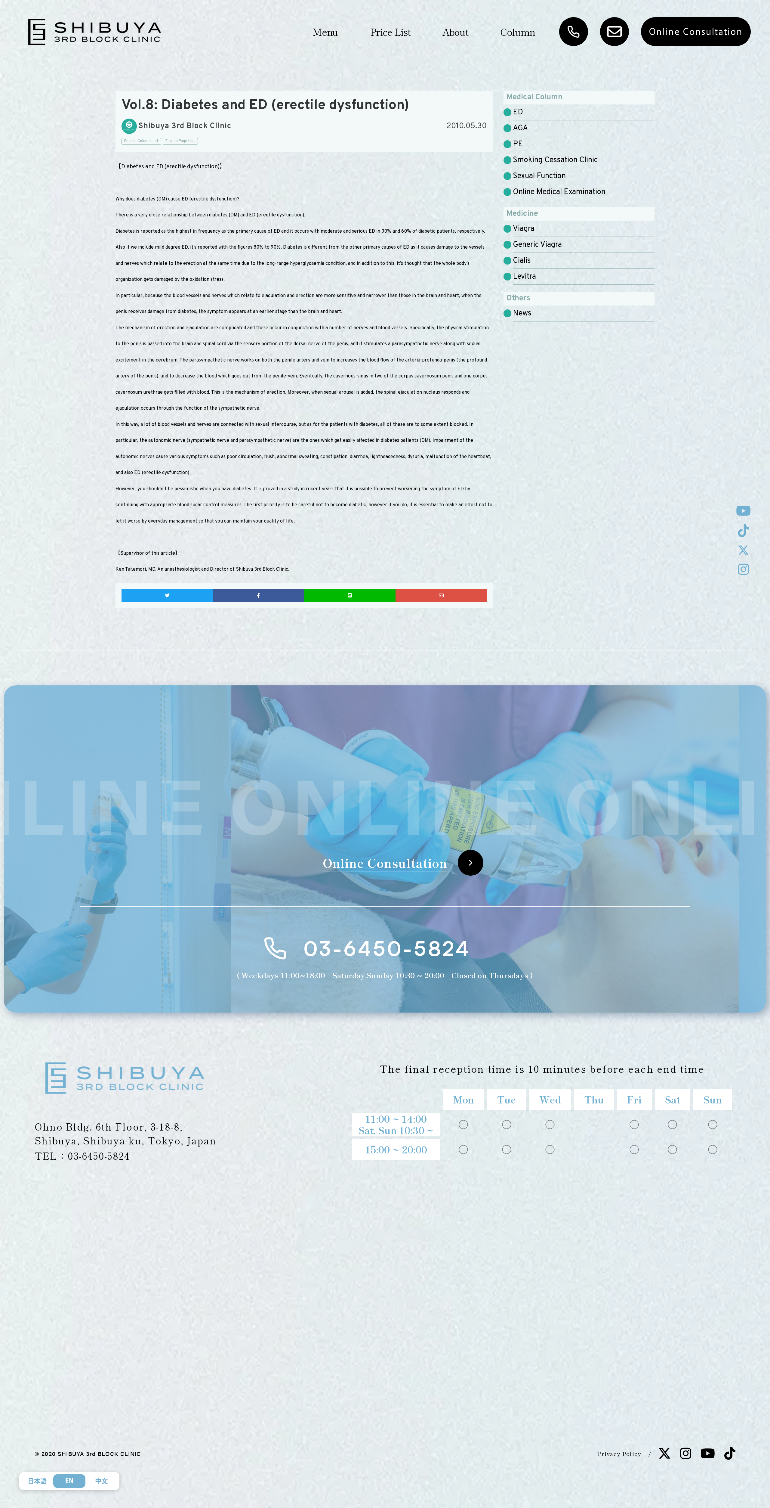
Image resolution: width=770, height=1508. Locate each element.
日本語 (37, 1481)
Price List (390, 32)
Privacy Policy (619, 1453)
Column (517, 32)
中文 (101, 1481)
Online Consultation (696, 31)
